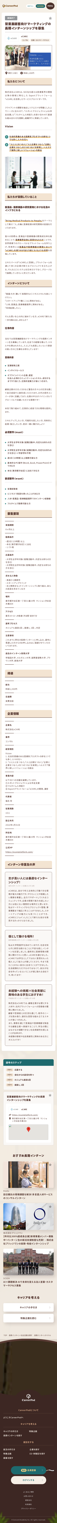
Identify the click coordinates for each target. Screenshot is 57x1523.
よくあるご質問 (28, 1492)
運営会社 (28, 1500)
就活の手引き (9, 1449)
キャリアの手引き (10, 1431)
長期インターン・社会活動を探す (20, 1335)
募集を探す (8, 1458)
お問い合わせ (28, 1496)
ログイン (31, 6)
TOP (5, 1335)
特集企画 (33, 1431)
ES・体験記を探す (37, 1453)
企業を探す (35, 1449)
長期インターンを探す (12, 1435)
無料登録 (40, 6)
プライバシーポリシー (28, 1508)
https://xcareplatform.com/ (19, 851)
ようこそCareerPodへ (13, 1417)
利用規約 (28, 1504)
